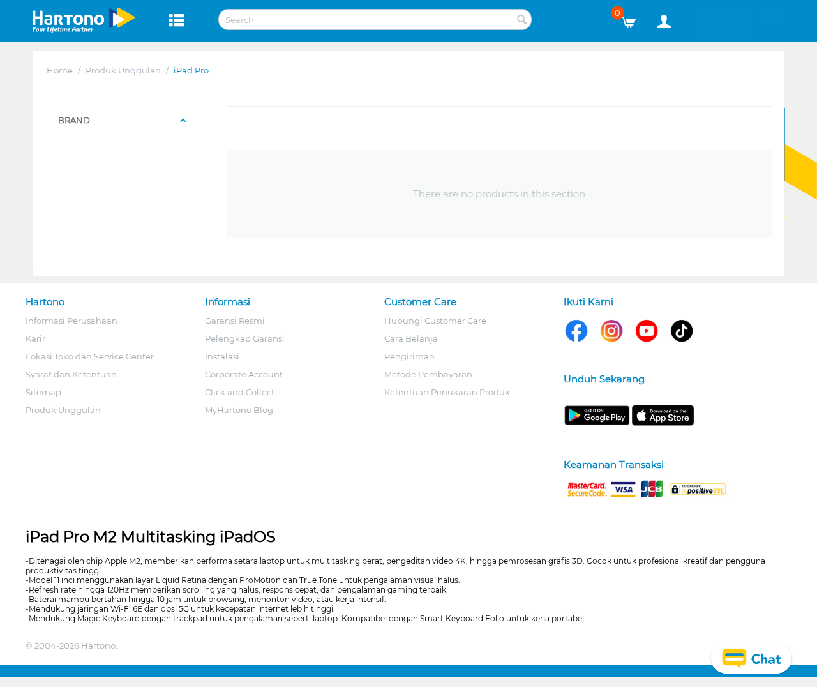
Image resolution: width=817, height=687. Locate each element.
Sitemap (43, 392)
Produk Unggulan (123, 70)
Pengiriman (409, 356)
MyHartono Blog (239, 410)
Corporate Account (244, 374)
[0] (633, 19)
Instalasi (222, 356)
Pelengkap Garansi (245, 338)
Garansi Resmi (235, 320)
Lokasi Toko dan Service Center (90, 356)
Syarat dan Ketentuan (71, 374)
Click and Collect (239, 392)
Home (60, 70)
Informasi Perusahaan (71, 320)
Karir (35, 338)
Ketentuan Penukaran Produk (447, 392)
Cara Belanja (411, 338)
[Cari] (522, 20)
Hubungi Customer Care (435, 320)
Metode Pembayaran (428, 374)
